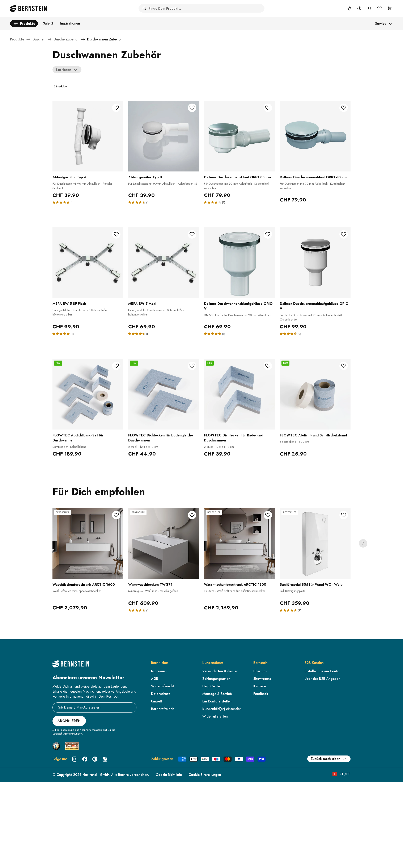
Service (380, 23)
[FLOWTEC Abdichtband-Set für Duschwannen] (87, 394)
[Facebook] (84, 759)
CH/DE (345, 774)
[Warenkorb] (389, 8)
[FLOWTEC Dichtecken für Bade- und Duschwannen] (239, 394)
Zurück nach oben (325, 758)
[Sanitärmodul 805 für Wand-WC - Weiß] (315, 543)
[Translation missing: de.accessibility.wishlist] (379, 8)
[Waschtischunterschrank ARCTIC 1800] (239, 543)
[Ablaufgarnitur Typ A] (87, 136)
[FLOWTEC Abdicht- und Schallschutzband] (315, 394)
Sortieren (63, 69)
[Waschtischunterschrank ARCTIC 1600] (87, 543)
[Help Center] (359, 8)
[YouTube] (104, 759)
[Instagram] (74, 759)
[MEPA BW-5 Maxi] (163, 262)
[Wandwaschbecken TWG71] (163, 543)
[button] (61, 202)
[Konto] (369, 8)
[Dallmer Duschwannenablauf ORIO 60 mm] (315, 136)
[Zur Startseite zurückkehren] (28, 8)
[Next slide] (363, 543)
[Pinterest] (94, 759)
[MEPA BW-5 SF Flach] (87, 262)
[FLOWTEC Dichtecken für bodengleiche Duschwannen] (163, 394)
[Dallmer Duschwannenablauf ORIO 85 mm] (239, 136)
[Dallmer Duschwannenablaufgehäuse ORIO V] (239, 262)
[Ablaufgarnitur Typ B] (163, 136)
